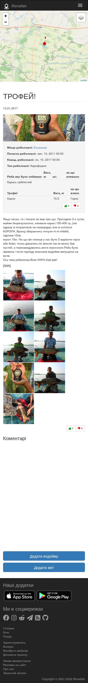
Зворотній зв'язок (14, 673)
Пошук (7, 636)
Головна (8, 628)
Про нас (8, 669)
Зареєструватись (14, 642)
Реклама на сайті (14, 665)
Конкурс (8, 646)
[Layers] (81, 17)
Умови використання (17, 661)
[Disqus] (44, 493)
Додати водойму (44, 556)
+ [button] (5, 15)
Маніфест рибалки (15, 650)
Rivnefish (79, 679)
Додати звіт (44, 567)
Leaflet (83, 80)
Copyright (48, 679)
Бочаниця (40, 147)
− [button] (5, 22)
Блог (6, 632)
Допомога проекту (15, 655)
